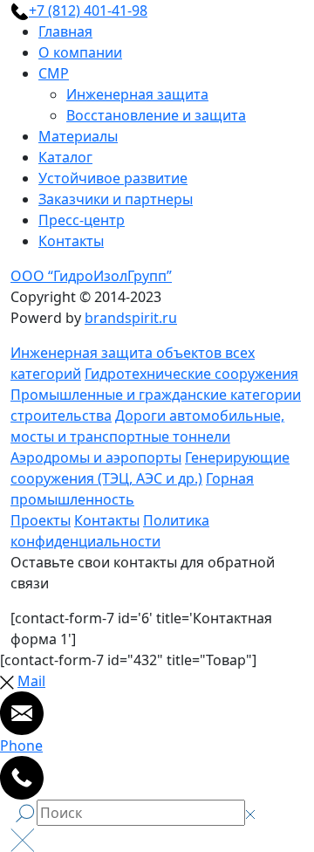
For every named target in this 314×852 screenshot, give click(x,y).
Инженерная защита (137, 94)
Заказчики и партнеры (115, 199)
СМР (53, 73)
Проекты (40, 520)
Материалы (78, 136)
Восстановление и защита (156, 115)
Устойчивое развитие (113, 178)
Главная (65, 31)
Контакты (71, 241)
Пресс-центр (81, 220)
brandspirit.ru (131, 317)
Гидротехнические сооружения (191, 373)
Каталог (65, 157)
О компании (80, 52)
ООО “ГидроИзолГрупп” (91, 275)
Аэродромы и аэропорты (95, 457)
